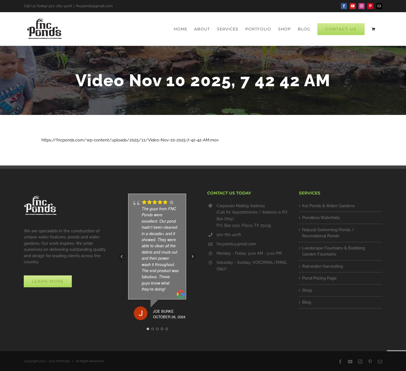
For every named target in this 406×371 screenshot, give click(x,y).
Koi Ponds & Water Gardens (328, 205)
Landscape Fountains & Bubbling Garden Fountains (333, 251)
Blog (306, 302)
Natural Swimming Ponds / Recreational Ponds (328, 233)
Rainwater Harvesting (322, 266)
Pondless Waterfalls (321, 217)
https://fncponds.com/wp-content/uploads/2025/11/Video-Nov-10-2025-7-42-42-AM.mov (130, 140)
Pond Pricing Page (319, 278)
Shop (307, 290)
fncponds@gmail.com (94, 6)
